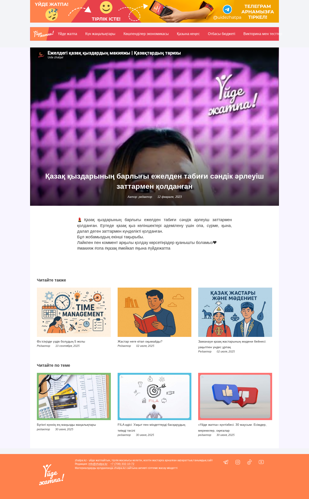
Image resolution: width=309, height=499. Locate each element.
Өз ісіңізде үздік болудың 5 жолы (61, 341)
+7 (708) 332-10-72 (122, 464)
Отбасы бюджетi (221, 34)
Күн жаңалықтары (100, 34)
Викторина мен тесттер (262, 34)
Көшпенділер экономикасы (146, 34)
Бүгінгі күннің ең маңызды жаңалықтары (66, 424)
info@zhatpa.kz (97, 464)
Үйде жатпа (67, 34)
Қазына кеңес (188, 34)
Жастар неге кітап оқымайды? (140, 341)
